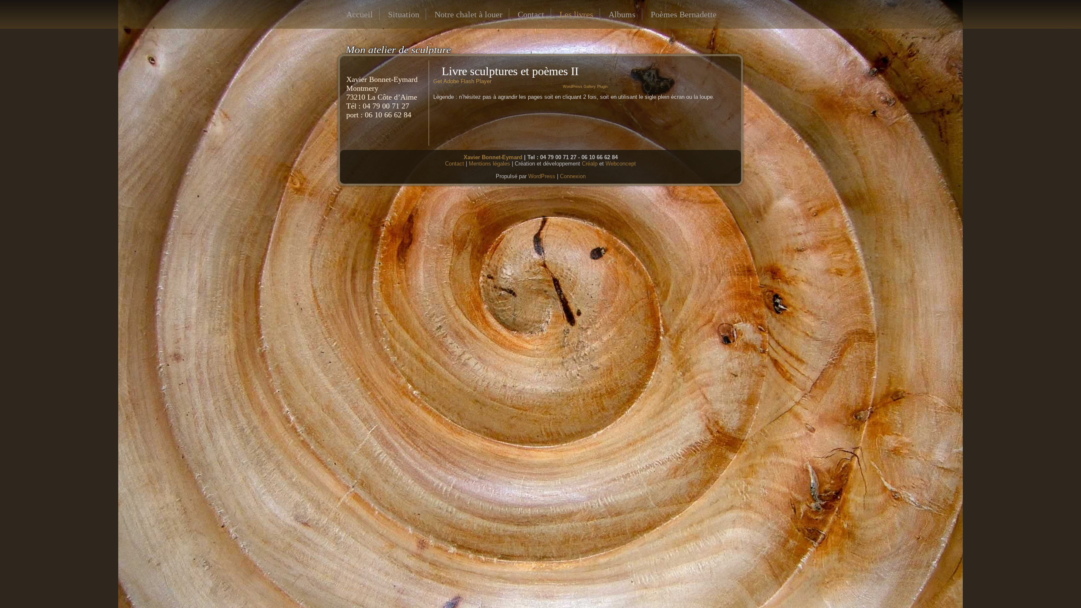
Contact (531, 14)
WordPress (541, 176)
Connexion (573, 176)
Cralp (590, 163)
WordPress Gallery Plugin (585, 86)
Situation (403, 14)
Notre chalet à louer (468, 14)
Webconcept (621, 163)
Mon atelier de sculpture (398, 49)
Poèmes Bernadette (684, 14)
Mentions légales (489, 163)
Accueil (359, 14)
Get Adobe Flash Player (462, 81)
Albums (622, 14)
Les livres (576, 14)
